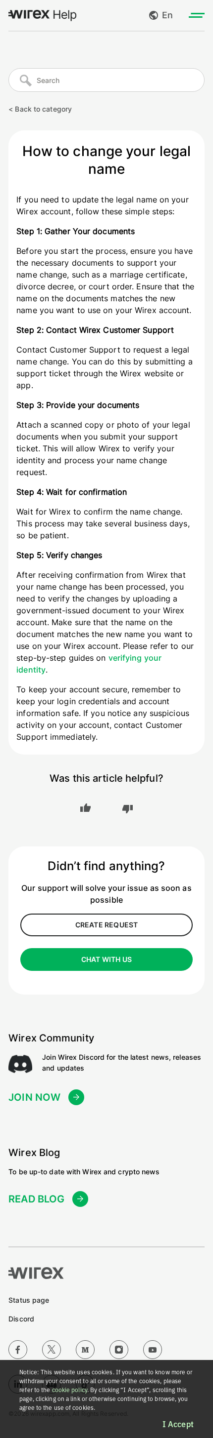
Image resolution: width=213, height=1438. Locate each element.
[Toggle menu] (197, 15)
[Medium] (85, 1349)
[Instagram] (118, 1349)
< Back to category (40, 109)
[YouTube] (152, 1349)
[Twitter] (51, 1349)
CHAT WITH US (106, 959)
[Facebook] (17, 1349)
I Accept (178, 1424)
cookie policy (69, 1390)
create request (106, 924)
